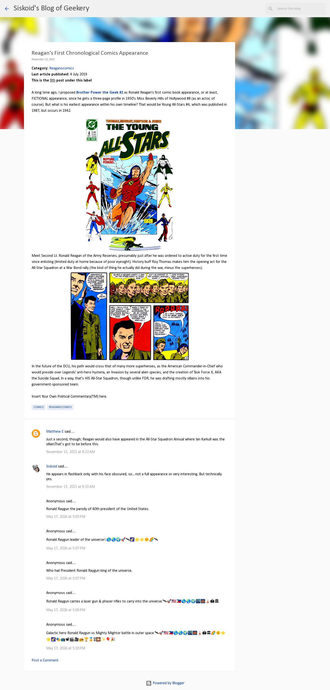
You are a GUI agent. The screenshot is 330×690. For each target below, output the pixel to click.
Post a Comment (45, 660)
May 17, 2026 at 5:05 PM (65, 517)
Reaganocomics (61, 68)
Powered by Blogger (168, 683)
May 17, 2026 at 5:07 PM (65, 548)
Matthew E (55, 432)
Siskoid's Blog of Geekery (51, 8)
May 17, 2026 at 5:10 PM (65, 648)
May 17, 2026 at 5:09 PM (65, 610)
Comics (38, 407)
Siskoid (51, 466)
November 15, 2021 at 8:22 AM (70, 452)
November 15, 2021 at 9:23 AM (70, 487)
